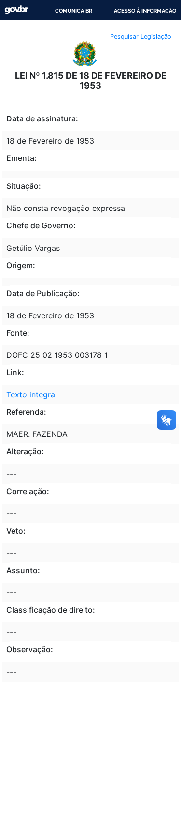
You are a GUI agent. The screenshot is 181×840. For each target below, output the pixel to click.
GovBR (16, 9)
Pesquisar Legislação (140, 36)
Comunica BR (73, 10)
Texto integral (31, 394)
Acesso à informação (145, 10)
